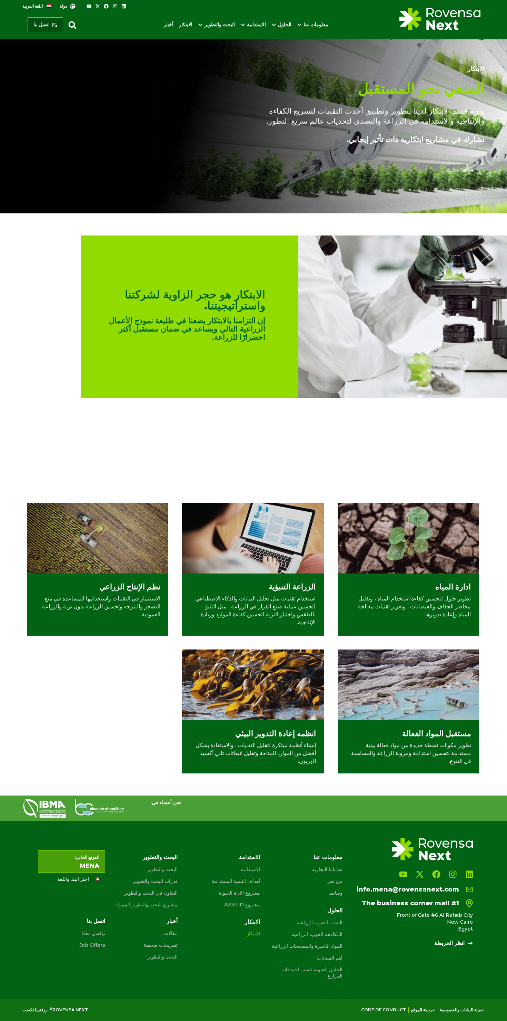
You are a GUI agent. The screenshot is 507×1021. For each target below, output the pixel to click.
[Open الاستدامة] (242, 24)
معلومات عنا (328, 857)
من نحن (334, 881)
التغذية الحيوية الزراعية (319, 922)
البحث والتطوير (160, 857)
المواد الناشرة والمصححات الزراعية (307, 946)
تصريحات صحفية (160, 945)
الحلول (334, 910)
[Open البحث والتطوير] (200, 24)
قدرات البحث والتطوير (155, 881)
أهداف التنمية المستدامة (236, 881)
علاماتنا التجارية (327, 869)
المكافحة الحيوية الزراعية (317, 934)
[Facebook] (106, 6)
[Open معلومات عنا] (299, 24)
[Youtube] (89, 6)
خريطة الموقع (423, 1009)
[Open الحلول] (273, 24)
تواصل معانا (93, 933)
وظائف (335, 893)
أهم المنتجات (329, 958)
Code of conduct (383, 1009)
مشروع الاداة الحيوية (239, 893)
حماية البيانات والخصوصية (462, 1009)
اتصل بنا (96, 921)
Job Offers (92, 945)
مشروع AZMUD (242, 905)
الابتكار (252, 921)
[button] (72, 25)
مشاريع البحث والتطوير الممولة (146, 905)
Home (467, 170)
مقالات (170, 933)
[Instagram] (115, 6)
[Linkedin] (124, 6)
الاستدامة (249, 857)
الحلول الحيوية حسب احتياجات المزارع (311, 972)
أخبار (172, 921)
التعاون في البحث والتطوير (150, 893)
